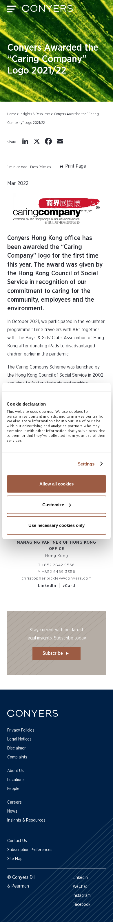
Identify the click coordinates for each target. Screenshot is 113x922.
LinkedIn (47, 586)
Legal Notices (19, 739)
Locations (16, 780)
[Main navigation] (11, 10)
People (13, 789)
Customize (53, 504)
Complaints (17, 757)
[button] (72, 167)
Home (11, 114)
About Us (15, 771)
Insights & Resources (35, 114)
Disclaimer (16, 748)
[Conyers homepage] (47, 10)
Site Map (15, 859)
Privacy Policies (20, 730)
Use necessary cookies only (56, 525)
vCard (69, 586)
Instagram (82, 896)
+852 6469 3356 (58, 572)
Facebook (81, 905)
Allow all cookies (56, 483)
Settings (86, 463)
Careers (14, 802)
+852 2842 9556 (58, 565)
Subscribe (53, 653)
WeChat (80, 887)
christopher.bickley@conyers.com (56, 578)
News (12, 811)
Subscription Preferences (29, 850)
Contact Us (17, 841)
